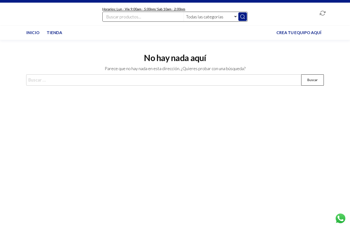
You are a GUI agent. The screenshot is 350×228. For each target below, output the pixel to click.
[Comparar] (322, 13)
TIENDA (54, 32)
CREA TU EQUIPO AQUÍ (298, 32)
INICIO (33, 32)
